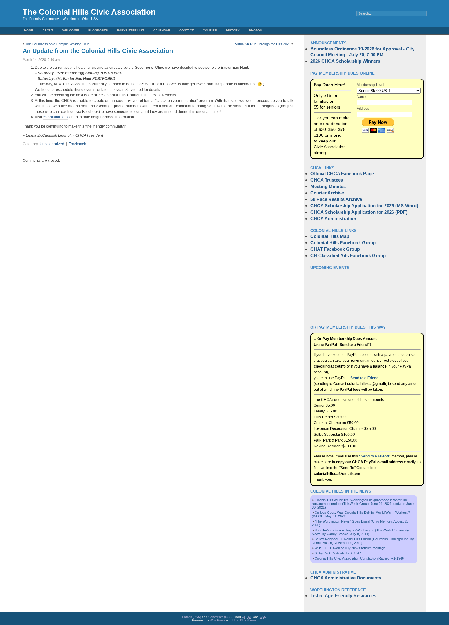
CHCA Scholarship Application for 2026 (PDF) (358, 212)
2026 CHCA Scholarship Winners (345, 61)
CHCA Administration (333, 218)
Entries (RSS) (191, 617)
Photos (255, 30)
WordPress (217, 620)
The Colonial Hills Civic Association (89, 12)
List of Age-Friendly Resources (343, 595)
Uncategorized (52, 144)
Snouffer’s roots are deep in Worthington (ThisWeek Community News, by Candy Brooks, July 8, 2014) (360, 532)
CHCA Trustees (326, 180)
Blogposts (98, 30)
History (233, 30)
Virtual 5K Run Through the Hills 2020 (262, 44)
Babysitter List (130, 30)
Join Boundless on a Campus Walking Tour (57, 44)
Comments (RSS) (220, 617)
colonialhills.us (55, 117)
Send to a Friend (364, 378)
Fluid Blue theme (244, 620)
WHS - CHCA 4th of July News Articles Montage (350, 548)
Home (28, 30)
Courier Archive (327, 192)
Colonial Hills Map (329, 236)
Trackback (77, 144)
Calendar (161, 30)
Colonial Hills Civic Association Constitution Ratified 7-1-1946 (359, 558)
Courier (210, 30)
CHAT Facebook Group (335, 249)
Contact (186, 30)
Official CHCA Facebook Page (342, 173)
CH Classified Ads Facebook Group (348, 255)
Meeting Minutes (328, 186)
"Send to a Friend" (375, 456)
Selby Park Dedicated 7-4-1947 (338, 553)
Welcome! (70, 30)
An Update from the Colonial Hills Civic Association (98, 50)
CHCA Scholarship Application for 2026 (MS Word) (364, 205)
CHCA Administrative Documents (345, 577)
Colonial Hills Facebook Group (343, 242)
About (47, 30)
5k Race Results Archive (336, 199)
